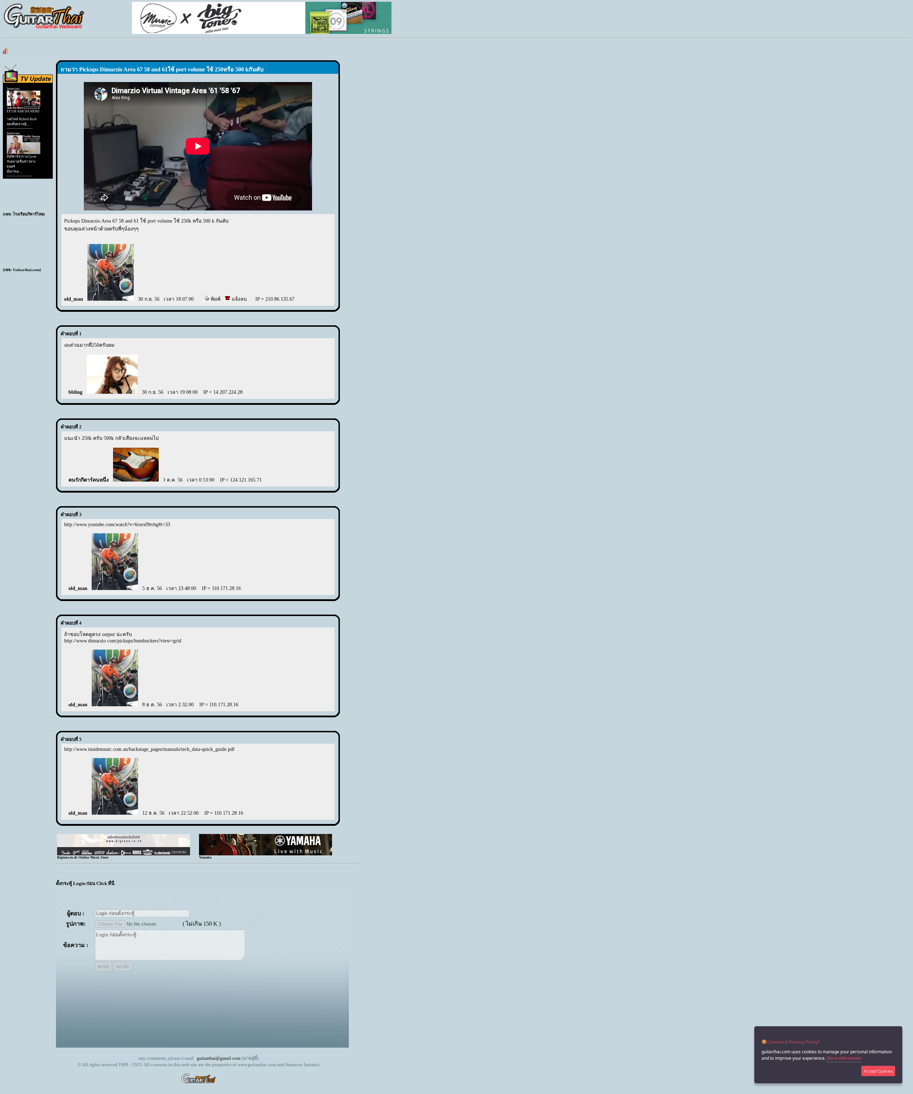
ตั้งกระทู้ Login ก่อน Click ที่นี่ (85, 883)
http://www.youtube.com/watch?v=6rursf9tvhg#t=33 (117, 524)
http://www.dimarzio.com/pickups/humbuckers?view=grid (122, 640)
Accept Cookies (878, 1071)
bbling (75, 392)
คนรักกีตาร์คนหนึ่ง (88, 480)
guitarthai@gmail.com (218, 1058)
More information (844, 1058)
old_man (73, 299)
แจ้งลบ (238, 299)
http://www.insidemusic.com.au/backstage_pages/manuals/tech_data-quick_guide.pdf (149, 749)
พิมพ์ (214, 299)
